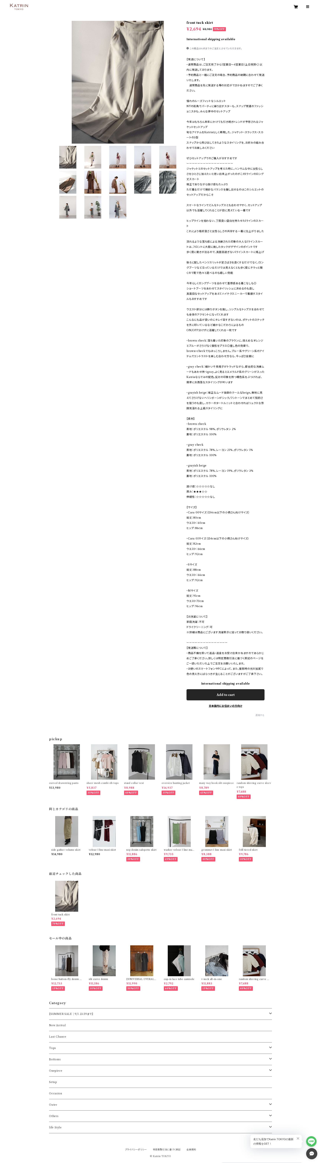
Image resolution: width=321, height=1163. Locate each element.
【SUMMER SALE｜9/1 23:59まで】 (71, 1014)
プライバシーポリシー (136, 1149)
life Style (55, 1127)
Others (54, 1116)
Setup (53, 1082)
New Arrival (57, 1025)
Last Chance (57, 1036)
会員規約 (191, 1149)
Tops (52, 1048)
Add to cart (226, 695)
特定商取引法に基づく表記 (167, 1149)
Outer (53, 1104)
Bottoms (55, 1059)
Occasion (55, 1093)
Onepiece (55, 1070)
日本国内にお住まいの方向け (225, 706)
